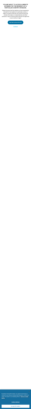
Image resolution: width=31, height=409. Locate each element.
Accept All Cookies (15, 406)
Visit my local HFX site (15, 22)
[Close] (29, 391)
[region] (15, 399)
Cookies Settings (15, 402)
